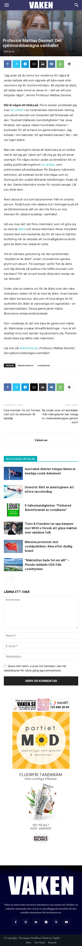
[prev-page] (6, 578)
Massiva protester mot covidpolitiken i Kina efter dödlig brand (48, 546)
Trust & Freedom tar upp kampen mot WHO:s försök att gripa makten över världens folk (51, 528)
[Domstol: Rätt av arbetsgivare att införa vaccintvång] (13, 491)
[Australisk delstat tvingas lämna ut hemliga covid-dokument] (13, 473)
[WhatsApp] (60, 64)
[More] (69, 64)
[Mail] (36, 922)
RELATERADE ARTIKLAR (20, 459)
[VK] (51, 64)
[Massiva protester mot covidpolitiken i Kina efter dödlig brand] (13, 546)
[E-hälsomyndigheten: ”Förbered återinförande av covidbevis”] (13, 509)
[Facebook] (7, 64)
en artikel (17, 110)
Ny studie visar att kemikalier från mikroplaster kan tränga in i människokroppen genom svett (60, 416)
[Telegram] (25, 64)
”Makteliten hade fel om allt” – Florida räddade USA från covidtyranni (47, 564)
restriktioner (44, 365)
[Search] (76, 5)
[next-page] (12, 578)
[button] (6, 5)
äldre (21, 229)
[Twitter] (16, 64)
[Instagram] (26, 922)
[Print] (43, 64)
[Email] (34, 64)
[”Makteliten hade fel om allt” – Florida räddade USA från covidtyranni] (13, 564)
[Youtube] (66, 922)
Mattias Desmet (25, 365)
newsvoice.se (28, 348)
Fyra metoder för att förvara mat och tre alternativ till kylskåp (22, 414)
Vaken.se (41, 440)
